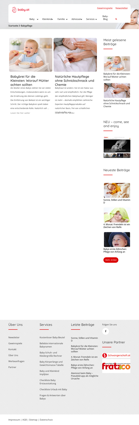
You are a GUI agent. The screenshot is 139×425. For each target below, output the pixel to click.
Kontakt (12, 349)
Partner (12, 367)
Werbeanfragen (16, 361)
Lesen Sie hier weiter (20, 113)
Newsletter (122, 8)
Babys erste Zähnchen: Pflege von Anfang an (115, 250)
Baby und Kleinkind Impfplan (49, 373)
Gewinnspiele (105, 8)
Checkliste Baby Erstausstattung (48, 382)
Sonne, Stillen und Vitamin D (116, 201)
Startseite (13, 25)
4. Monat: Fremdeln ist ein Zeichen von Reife (116, 226)
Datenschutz (46, 419)
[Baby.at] (20, 8)
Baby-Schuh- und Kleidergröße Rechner (51, 354)
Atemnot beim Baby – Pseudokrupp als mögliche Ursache (84, 376)
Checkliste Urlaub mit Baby (53, 389)
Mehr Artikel (111, 260)
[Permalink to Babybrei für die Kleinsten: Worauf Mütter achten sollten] (30, 70)
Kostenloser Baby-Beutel (52, 337)
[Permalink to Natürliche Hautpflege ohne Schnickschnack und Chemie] (75, 70)
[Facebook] (105, 331)
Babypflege (26, 25)
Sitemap (33, 419)
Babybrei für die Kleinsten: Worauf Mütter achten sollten (29, 80)
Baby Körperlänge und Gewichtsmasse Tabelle (52, 363)
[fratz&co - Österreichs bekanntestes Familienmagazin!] (116, 372)
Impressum (14, 419)
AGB (24, 419)
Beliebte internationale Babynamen (51, 345)
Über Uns (13, 355)
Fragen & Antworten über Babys (53, 397)
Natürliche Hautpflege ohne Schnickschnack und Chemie (74, 80)
